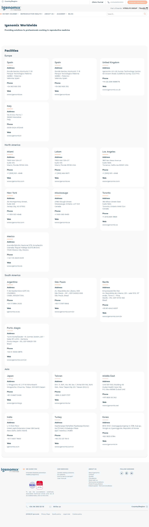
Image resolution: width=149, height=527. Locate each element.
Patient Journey (10, 14)
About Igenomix (94, 472)
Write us (56, 507)
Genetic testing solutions (65, 472)
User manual (61, 478)
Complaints (92, 478)
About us (49, 14)
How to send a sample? (65, 476)
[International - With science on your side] (11, 8)
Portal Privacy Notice (96, 484)
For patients (61, 474)
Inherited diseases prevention (36, 472)
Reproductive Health (30, 14)
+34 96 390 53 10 (36, 507)
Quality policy (56, 514)
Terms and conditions (96, 482)
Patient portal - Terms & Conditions (100, 486)
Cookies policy (77, 514)
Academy (61, 14)
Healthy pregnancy (32, 474)
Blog (70, 14)
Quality (91, 476)
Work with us (93, 480)
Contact (91, 474)
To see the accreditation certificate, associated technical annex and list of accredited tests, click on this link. (40, 493)
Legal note (66, 514)
